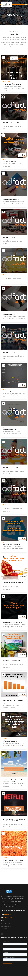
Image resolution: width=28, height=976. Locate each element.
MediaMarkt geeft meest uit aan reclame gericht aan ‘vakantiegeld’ (13, 780)
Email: (2, 914)
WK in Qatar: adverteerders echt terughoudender (11, 661)
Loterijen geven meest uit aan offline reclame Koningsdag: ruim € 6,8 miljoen (13, 859)
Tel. (2, 917)
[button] (27, 965)
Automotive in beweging (9, 161)
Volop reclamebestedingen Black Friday (13, 622)
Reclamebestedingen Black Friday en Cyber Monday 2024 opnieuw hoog (12, 83)
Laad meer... (14, 874)
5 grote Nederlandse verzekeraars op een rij (13, 701)
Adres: (2, 920)
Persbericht (8, 81)
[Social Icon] (2, 934)
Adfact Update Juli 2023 (9, 238)
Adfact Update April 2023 (9, 353)
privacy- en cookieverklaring (15, 970)
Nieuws (4, 81)
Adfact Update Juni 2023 (9, 276)
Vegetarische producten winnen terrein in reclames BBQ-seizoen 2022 (13, 740)
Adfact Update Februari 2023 (10, 468)
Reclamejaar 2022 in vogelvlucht (11, 544)
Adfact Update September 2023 (11, 199)
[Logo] (6, 4)
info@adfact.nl (7, 914)
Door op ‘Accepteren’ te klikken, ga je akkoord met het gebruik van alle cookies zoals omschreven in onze (13, 968)
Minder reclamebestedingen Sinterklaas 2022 (13, 583)
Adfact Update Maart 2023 (10, 429)
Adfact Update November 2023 (11, 123)
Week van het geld (8, 391)
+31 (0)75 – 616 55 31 (7, 917)
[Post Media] (14, 67)
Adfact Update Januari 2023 (10, 506)
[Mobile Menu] (26, 4)
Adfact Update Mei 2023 (9, 314)
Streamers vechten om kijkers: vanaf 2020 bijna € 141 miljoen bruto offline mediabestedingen (14, 821)
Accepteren (14, 972)
